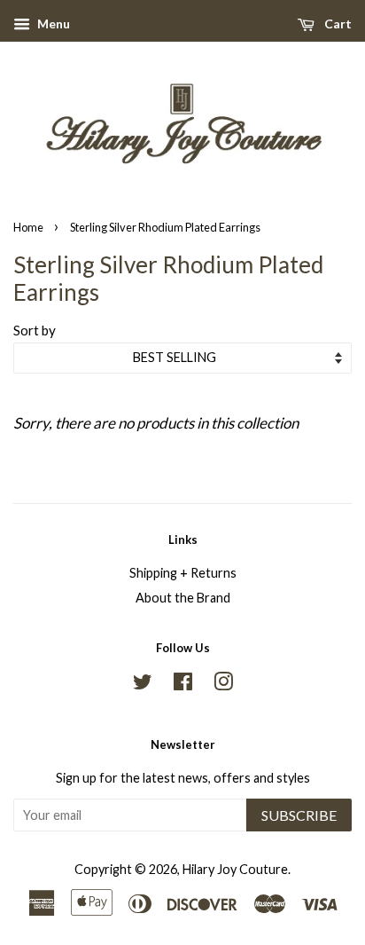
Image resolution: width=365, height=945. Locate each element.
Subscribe (299, 815)
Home (28, 227)
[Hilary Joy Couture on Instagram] (223, 684)
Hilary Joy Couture (235, 869)
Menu (52, 23)
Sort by (34, 330)
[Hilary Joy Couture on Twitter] (142, 684)
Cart (337, 23)
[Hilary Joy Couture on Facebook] (183, 684)
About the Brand (183, 597)
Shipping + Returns (183, 572)
